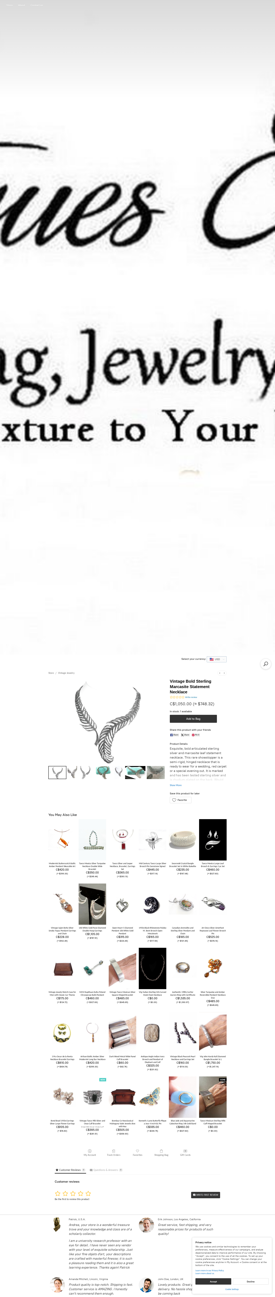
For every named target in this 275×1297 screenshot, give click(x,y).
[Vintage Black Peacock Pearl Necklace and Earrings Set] (182, 1033)
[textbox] (216, 659)
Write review (191, 697)
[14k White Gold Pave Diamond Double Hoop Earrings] (92, 904)
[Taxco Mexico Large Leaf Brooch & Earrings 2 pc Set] (213, 839)
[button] (181, 800)
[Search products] (266, 664)
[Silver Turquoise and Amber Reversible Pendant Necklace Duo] (213, 968)
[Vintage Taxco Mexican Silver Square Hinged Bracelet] (122, 968)
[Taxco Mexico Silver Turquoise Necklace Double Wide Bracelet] (92, 839)
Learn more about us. (205, 1273)
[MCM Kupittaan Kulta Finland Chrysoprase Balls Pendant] (92, 968)
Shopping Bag (161, 1155)
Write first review (207, 1195)
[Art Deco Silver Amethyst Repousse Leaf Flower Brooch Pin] (213, 904)
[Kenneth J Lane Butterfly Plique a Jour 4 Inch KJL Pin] (152, 1097)
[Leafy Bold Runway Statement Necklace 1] (72, 772)
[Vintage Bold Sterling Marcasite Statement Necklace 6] (156, 772)
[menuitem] (220, 673)
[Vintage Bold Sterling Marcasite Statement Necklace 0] (57, 772)
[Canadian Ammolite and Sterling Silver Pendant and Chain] (182, 904)
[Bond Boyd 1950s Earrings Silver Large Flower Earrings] (62, 1097)
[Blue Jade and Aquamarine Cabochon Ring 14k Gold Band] (182, 1097)
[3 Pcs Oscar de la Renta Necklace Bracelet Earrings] (62, 1033)
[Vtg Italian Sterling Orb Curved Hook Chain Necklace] (152, 968)
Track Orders (113, 1155)
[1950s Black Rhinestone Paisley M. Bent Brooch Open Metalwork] (152, 904)
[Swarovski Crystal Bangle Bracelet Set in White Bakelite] (182, 839)
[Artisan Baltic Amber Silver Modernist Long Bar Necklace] (92, 1033)
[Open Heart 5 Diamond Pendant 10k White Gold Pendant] (122, 904)
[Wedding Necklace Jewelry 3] (103, 772)
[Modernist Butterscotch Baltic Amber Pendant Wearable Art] (62, 839)
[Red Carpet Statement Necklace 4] (119, 772)
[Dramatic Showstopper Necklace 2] (84, 772)
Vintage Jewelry (66, 673)
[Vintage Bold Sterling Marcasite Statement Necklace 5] (135, 772)
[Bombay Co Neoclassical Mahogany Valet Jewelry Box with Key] (122, 1097)
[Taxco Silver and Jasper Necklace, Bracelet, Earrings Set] (122, 839)
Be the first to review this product (72, 1199)
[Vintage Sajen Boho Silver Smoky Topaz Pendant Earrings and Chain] (62, 904)
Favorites (137, 1155)
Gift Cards (185, 1155)
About (21, 5)
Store (9, 5)
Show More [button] (176, 785)
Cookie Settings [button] (232, 1289)
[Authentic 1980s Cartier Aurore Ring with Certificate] (182, 968)
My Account (90, 1155)
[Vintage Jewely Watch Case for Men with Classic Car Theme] (62, 968)
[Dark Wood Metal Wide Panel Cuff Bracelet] (122, 1033)
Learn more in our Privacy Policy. (209, 1270)
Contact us (37, 5)
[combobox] (217, 659)
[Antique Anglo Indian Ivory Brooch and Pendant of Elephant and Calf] (152, 1033)
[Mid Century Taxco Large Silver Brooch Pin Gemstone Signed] (152, 839)
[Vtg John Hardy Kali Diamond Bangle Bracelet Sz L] (213, 1033)
